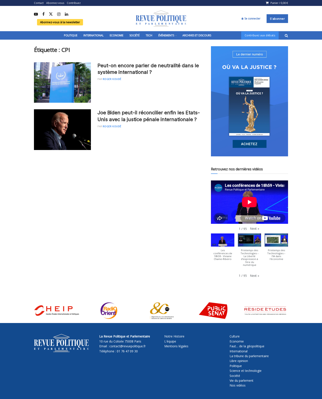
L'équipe (170, 341)
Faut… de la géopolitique (247, 346)
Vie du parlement (241, 380)
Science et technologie (246, 371)
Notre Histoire (174, 336)
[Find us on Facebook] (43, 14)
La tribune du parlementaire (249, 356)
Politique (70, 35)
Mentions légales (176, 346)
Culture (235, 336)
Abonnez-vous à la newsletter (60, 22)
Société (134, 35)
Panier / (279, 3)
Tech (149, 35)
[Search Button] (286, 35)
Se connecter (252, 18)
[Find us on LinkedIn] (66, 14)
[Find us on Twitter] (51, 14)
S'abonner (277, 19)
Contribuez (74, 3)
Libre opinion (239, 361)
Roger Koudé (112, 79)
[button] (254, 228)
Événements (166, 35)
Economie (116, 35)
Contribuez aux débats (260, 35)
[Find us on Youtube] (36, 14)
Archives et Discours (196, 35)
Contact (39, 3)
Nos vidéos (238, 385)
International (93, 35)
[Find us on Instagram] (58, 14)
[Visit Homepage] (161, 18)
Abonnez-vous (55, 3)
